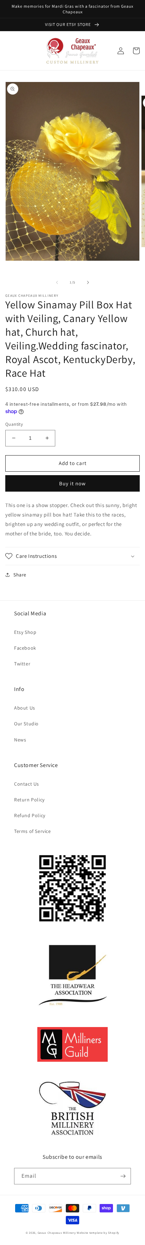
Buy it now (72, 483)
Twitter (22, 664)
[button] (72, 556)
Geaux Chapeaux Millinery (57, 1232)
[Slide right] (88, 282)
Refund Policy (29, 815)
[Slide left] (57, 282)
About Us (24, 708)
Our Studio (26, 723)
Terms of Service (32, 831)
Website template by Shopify (98, 1232)
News (20, 740)
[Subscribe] (123, 1176)
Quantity (14, 424)
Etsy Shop (25, 632)
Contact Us (26, 784)
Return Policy (29, 799)
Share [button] (19, 575)
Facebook (25, 648)
